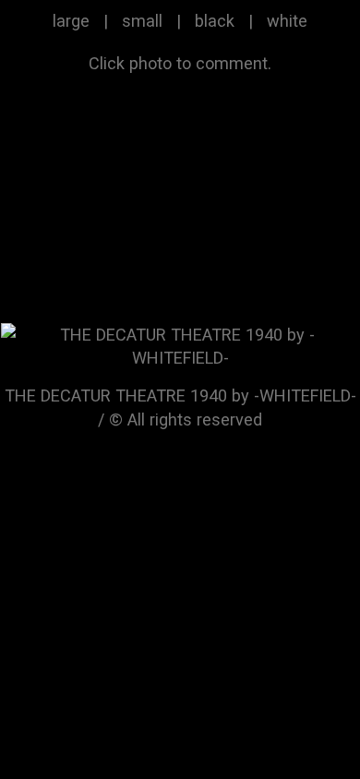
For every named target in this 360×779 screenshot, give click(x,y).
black (214, 20)
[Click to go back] (180, 344)
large (71, 20)
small (142, 20)
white (287, 20)
